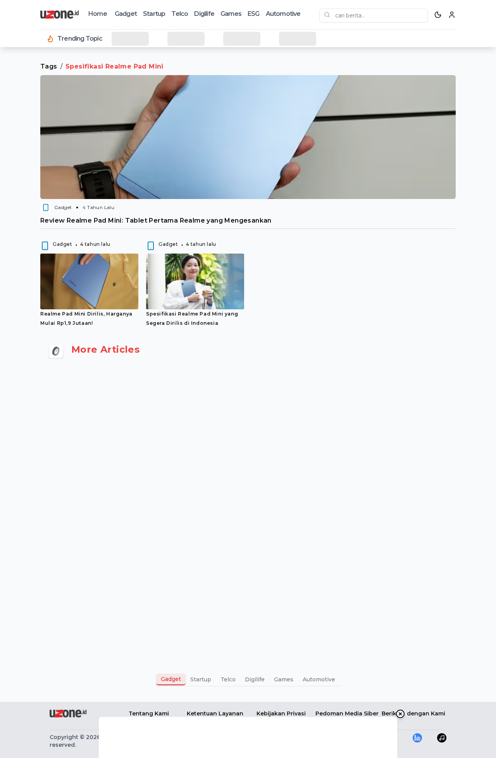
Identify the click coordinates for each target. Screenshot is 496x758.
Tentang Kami (149, 713)
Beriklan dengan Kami (413, 713)
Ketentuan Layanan (215, 713)
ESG (254, 13)
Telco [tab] (228, 679)
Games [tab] (283, 679)
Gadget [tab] (171, 679)
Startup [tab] (200, 679)
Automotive (283, 13)
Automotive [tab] (319, 679)
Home (97, 13)
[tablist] (248, 679)
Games (230, 13)
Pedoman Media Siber (347, 713)
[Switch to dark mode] (438, 15)
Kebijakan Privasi (281, 713)
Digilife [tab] (255, 679)
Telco (179, 13)
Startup (154, 13)
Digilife (204, 13)
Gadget (126, 13)
